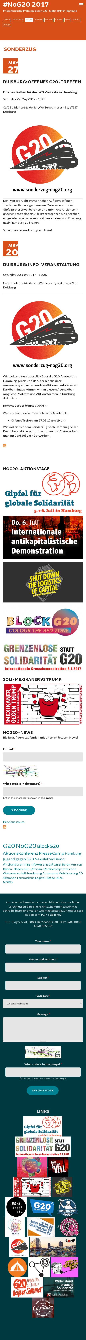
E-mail (8, 749)
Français (38, 20)
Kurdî (67, 20)
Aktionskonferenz (20, 853)
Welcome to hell (14, 873)
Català (7, 20)
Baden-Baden (13, 869)
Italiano (58, 20)
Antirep (76, 865)
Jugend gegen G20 (18, 859)
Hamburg (73, 853)
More (7, 882)
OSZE (59, 878)
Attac (51, 878)
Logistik (40, 878)
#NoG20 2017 (26, 4)
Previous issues (13, 822)
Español (76, 20)
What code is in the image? (22, 784)
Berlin (66, 865)
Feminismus (25, 878)
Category (43, 996)
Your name (43, 941)
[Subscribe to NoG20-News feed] (43, 826)
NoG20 (26, 846)
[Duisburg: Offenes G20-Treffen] (43, 158)
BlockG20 (48, 846)
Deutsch (48, 20)
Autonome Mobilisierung (60, 873)
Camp (58, 853)
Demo (59, 859)
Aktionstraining (16, 864)
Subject (43, 978)
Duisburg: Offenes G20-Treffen (42, 82)
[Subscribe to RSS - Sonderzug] (43, 445)
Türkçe (7, 25)
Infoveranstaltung (45, 864)
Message (43, 1014)
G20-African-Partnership (42, 869)
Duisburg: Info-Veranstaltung (41, 265)
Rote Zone (69, 869)
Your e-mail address (43, 959)
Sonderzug (34, 873)
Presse (45, 853)
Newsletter (44, 859)
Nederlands (18, 20)
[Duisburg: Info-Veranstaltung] (43, 334)
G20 (9, 846)
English (29, 20)
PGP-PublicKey (51, 914)
